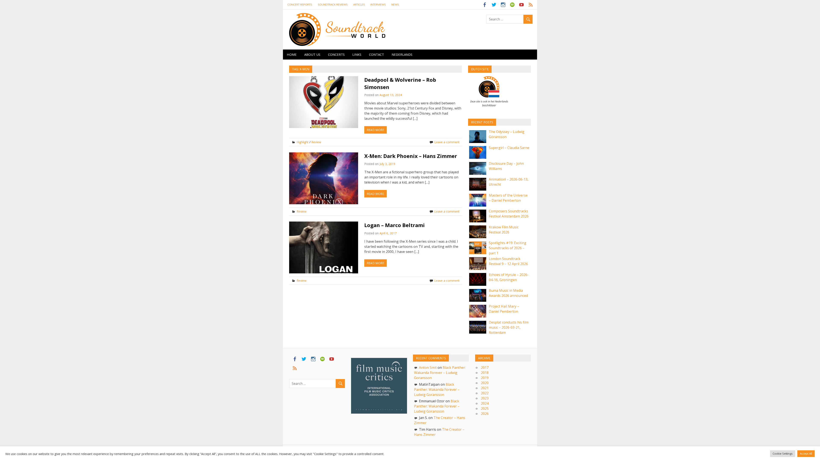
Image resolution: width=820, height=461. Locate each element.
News (395, 4)
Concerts (336, 54)
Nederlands (402, 54)
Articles (359, 4)
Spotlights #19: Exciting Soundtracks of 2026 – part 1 (507, 248)
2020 (485, 383)
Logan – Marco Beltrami (394, 225)
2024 (485, 403)
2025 (485, 408)
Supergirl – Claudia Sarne (509, 147)
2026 (485, 413)
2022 (485, 393)
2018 (485, 372)
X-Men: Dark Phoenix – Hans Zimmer (410, 155)
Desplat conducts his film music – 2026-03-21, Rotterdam (509, 327)
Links (356, 54)
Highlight (303, 142)
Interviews (378, 4)
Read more (375, 130)
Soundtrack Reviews (333, 4)
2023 (485, 398)
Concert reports (299, 4)
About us (312, 54)
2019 (485, 377)
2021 (485, 388)
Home (292, 54)
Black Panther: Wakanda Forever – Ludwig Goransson (440, 372)
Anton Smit (428, 367)
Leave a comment (447, 142)
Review (316, 142)
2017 (485, 367)
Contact (376, 54)
